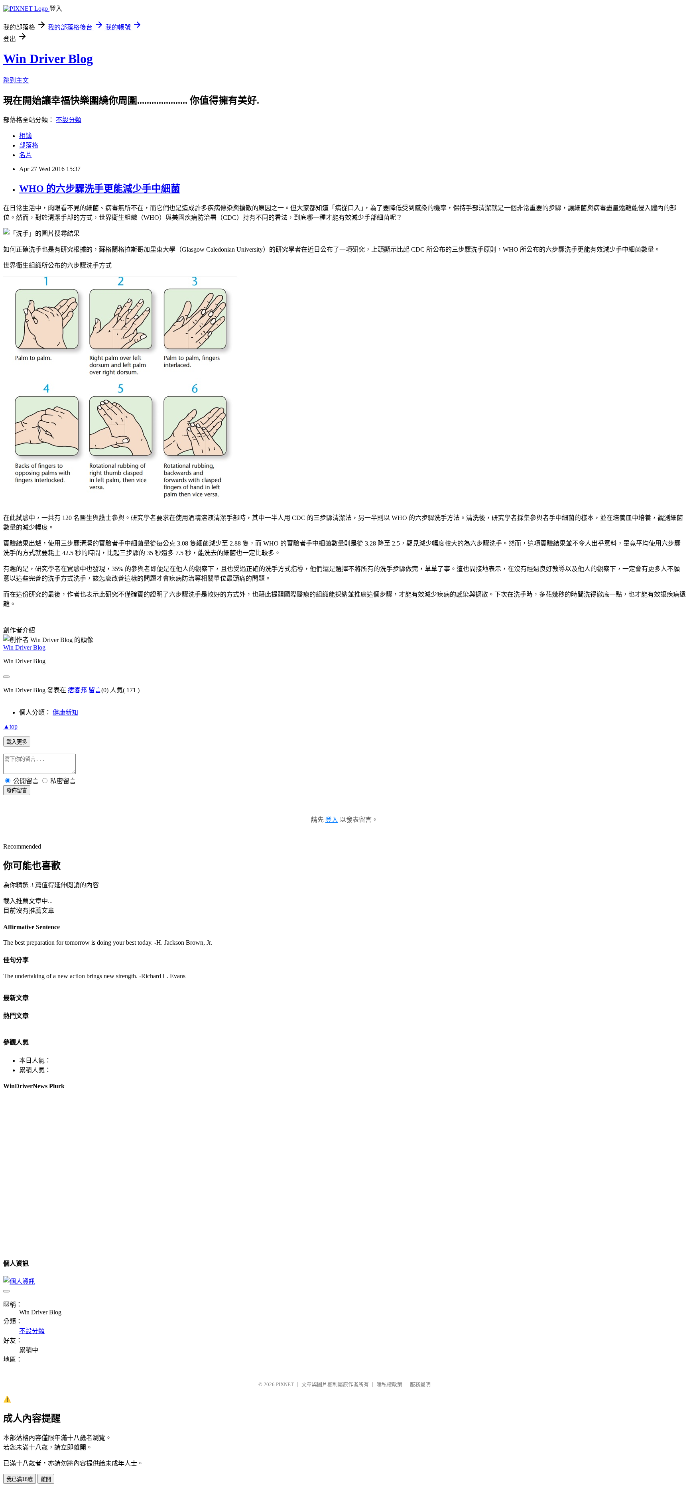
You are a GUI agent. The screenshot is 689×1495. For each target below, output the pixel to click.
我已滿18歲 (19, 1479)
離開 (46, 1479)
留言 (95, 690)
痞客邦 (77, 690)
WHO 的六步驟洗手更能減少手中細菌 (99, 188)
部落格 (28, 145)
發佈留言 (16, 791)
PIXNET (285, 1384)
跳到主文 (16, 80)
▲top (10, 726)
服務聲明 (420, 1384)
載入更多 (16, 742)
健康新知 (65, 712)
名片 (25, 155)
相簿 (25, 135)
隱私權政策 (389, 1384)
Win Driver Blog (48, 58)
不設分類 (68, 119)
